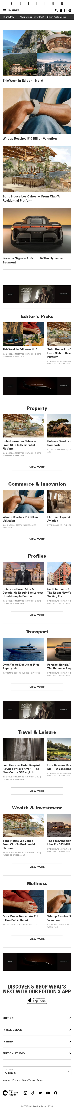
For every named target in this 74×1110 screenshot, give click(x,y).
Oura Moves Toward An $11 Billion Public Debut (43, 16)
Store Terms (28, 1080)
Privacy (16, 1080)
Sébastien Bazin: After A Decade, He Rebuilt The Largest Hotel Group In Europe (23, 592)
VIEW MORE (37, 467)
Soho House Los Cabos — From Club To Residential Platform (31, 198)
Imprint (6, 1080)
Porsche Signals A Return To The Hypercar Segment (33, 260)
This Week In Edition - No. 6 (23, 80)
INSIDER (13, 10)
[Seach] (56, 10)
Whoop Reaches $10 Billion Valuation (30, 138)
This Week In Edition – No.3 (20, 349)
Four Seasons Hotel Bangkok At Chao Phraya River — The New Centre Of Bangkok (21, 768)
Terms (40, 1080)
